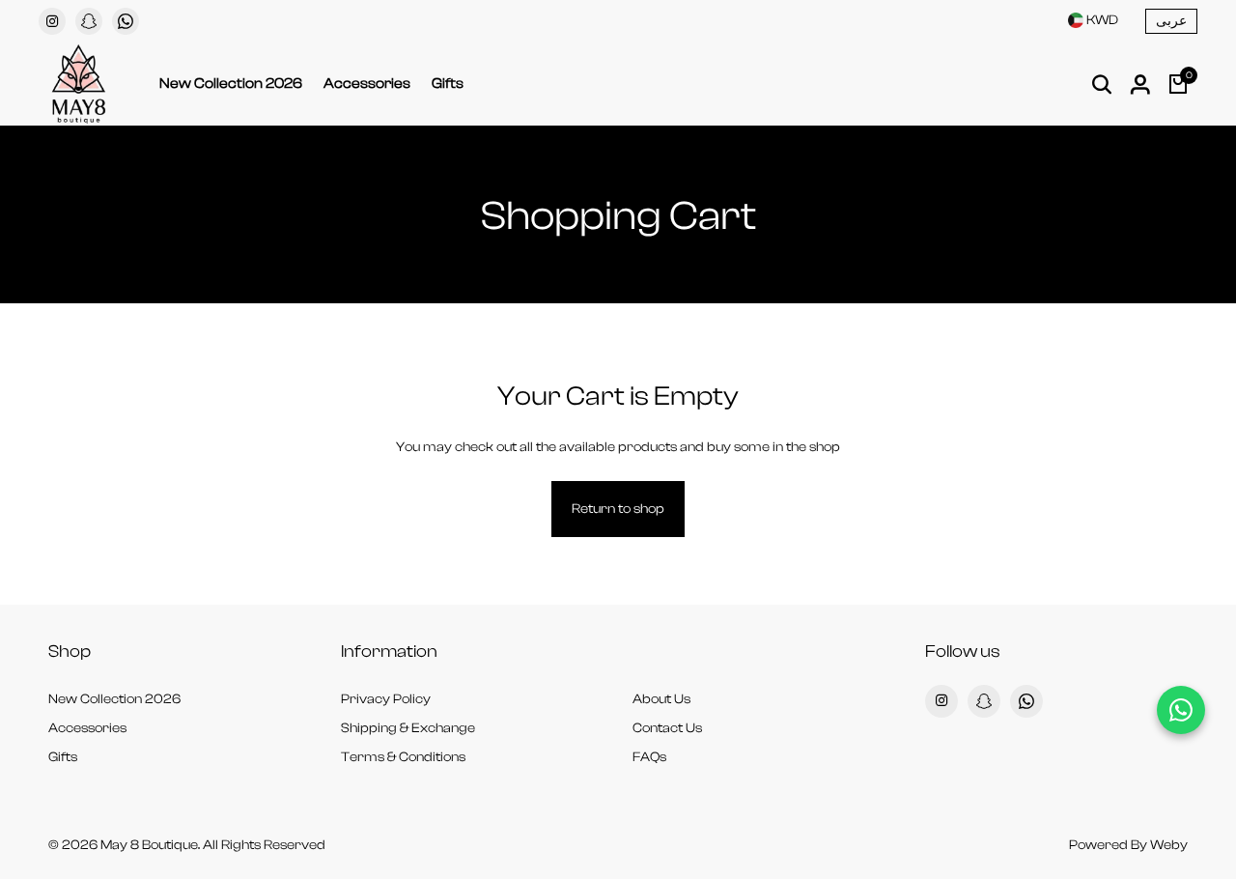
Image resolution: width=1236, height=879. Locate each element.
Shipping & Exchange (408, 728)
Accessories (366, 83)
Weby (1169, 845)
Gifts (448, 83)
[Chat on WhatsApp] (1181, 710)
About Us (661, 699)
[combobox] (1093, 21)
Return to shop (618, 509)
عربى (1171, 21)
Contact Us (667, 728)
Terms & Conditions (403, 757)
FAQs (649, 757)
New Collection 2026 (230, 83)
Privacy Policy (386, 699)
